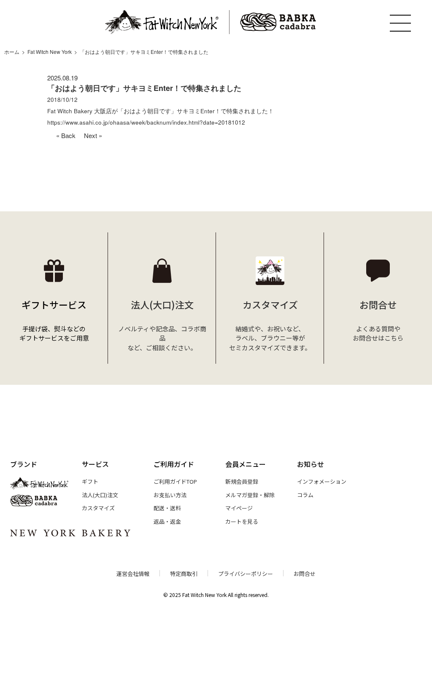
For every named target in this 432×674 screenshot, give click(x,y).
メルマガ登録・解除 (250, 495)
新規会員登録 (241, 481)
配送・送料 (167, 508)
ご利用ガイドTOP (175, 481)
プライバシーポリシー (245, 574)
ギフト (90, 481)
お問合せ (305, 574)
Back (68, 135)
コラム (305, 495)
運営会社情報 (132, 574)
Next (90, 135)
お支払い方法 (170, 495)
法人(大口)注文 (100, 495)
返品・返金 (167, 521)
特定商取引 (183, 574)
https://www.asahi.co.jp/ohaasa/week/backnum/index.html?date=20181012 (146, 122)
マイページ (239, 508)
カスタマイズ (98, 508)
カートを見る (241, 521)
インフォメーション (321, 481)
